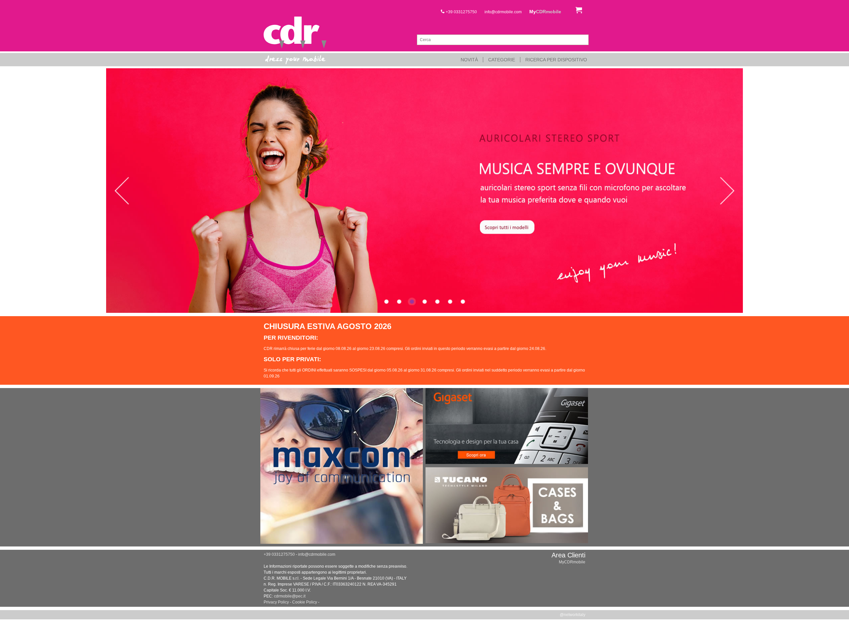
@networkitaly (572, 614)
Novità (469, 59)
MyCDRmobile (572, 562)
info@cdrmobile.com (503, 12)
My (545, 11)
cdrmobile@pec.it (289, 596)
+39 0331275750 (461, 12)
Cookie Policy (304, 602)
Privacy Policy (276, 602)
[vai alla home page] (295, 33)
